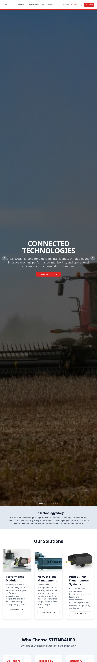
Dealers (74, 5)
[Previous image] (4, 258)
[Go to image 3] (46, 503)
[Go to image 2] (44, 503)
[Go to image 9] (57, 503)
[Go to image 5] (49, 503)
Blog (42, 5)
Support (49, 5)
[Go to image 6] (51, 503)
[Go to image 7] (53, 503)
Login (91, 5)
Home (6, 5)
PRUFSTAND (34, 5)
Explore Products (46, 274)
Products (20, 5)
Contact (66, 5)
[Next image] (92, 258)
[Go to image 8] (55, 503)
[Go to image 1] (41, 503)
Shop (59, 5)
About (12, 5)
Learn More (15, 610)
